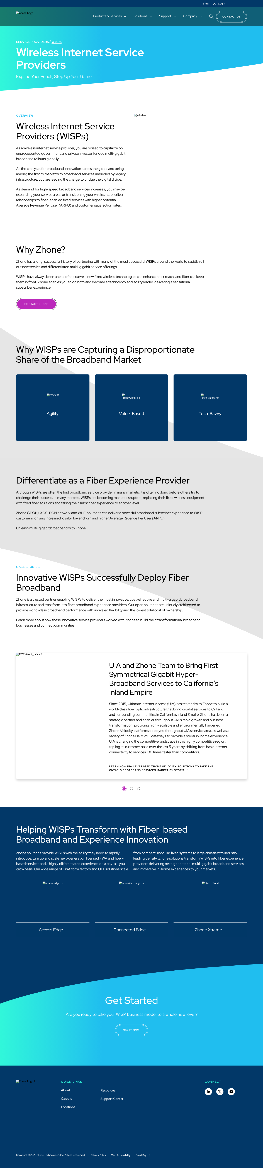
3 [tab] (138, 788)
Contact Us (231, 16)
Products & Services (107, 16)
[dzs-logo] (29, 1084)
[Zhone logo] (29, 16)
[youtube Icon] (231, 1091)
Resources (108, 1090)
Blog (206, 3)
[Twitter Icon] (219, 1091)
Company (190, 16)
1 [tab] (124, 788)
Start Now (131, 1030)
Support (165, 16)
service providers (32, 42)
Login (221, 3)
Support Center (112, 1099)
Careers (66, 1098)
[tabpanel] (131, 717)
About (65, 1090)
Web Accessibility (120, 1155)
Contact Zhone (36, 304)
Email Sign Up (143, 1155)
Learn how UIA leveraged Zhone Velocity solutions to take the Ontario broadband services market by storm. (161, 768)
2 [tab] (131, 788)
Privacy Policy (98, 1155)
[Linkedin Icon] (208, 1091)
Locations (68, 1107)
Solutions (141, 16)
